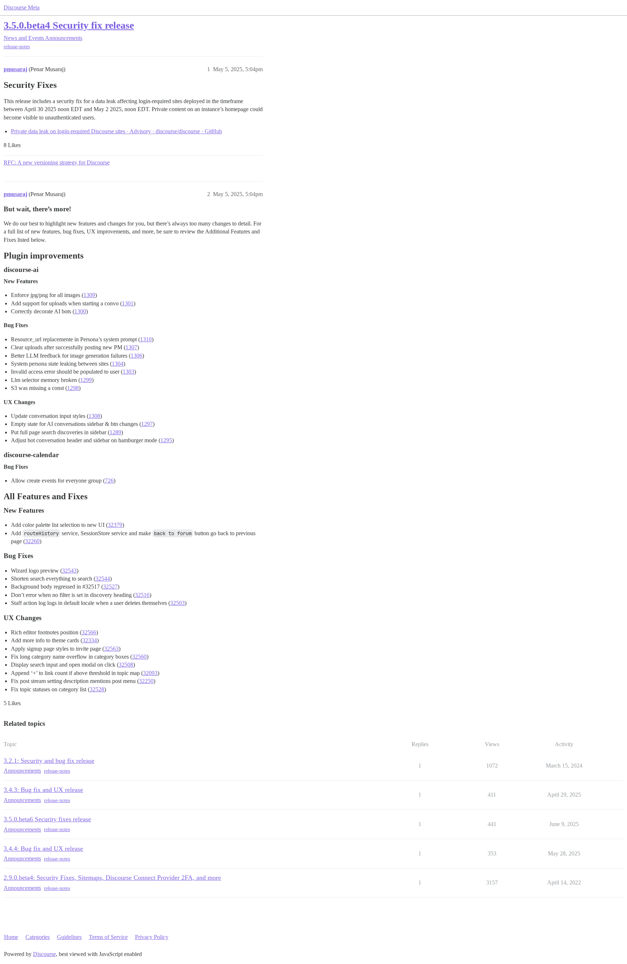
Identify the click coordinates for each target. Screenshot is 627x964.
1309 (89, 295)
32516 (142, 595)
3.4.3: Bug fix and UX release (43, 789)
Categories (37, 937)
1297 (147, 424)
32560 (139, 657)
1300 (80, 311)
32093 (150, 673)
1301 (128, 303)
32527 (110, 586)
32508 (126, 665)
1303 (128, 372)
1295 (166, 440)
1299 (86, 380)
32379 (115, 525)
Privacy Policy (151, 937)
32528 (97, 689)
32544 (102, 578)
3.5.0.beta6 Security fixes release (47, 819)
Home (11, 937)
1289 (115, 432)
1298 (73, 388)
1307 (131, 347)
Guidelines (69, 937)
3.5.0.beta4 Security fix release (69, 25)
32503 (177, 603)
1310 (146, 339)
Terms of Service (108, 937)
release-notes (17, 46)
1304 (117, 364)
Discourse (44, 954)
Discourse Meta (22, 7)
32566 (89, 632)
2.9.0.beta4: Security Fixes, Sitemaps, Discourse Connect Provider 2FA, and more (112, 877)
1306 (136, 356)
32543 (69, 571)
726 (109, 480)
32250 (146, 681)
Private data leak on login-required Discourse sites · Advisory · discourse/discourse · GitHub (116, 131)
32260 (32, 541)
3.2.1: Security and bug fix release (49, 760)
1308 (94, 416)
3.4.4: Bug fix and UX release (43, 848)
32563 (111, 649)
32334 (89, 640)
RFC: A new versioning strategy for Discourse (57, 162)
